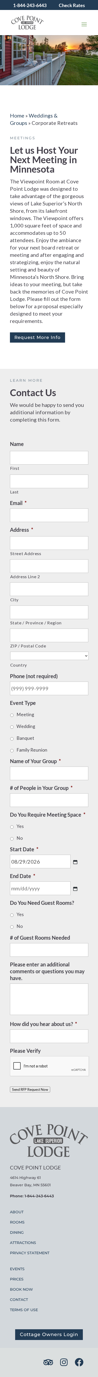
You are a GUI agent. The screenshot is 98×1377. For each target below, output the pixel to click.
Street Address (25, 553)
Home (17, 115)
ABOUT (17, 1212)
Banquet (25, 738)
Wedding (25, 726)
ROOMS (17, 1222)
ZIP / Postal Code (28, 645)
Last (14, 491)
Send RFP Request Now (30, 1089)
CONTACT (19, 1299)
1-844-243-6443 (30, 5)
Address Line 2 (25, 576)
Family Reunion (31, 750)
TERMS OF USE (24, 1309)
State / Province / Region (36, 622)
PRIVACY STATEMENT (29, 1253)
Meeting (25, 714)
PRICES (17, 1279)
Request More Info (37, 337)
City (14, 599)
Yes (20, 826)
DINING (17, 1232)
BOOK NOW (21, 1289)
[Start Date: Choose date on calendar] (75, 862)
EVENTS (17, 1269)
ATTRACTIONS (23, 1242)
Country (18, 664)
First (15, 468)
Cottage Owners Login (49, 1334)
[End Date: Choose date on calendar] (75, 888)
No (19, 838)
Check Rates (72, 5)
